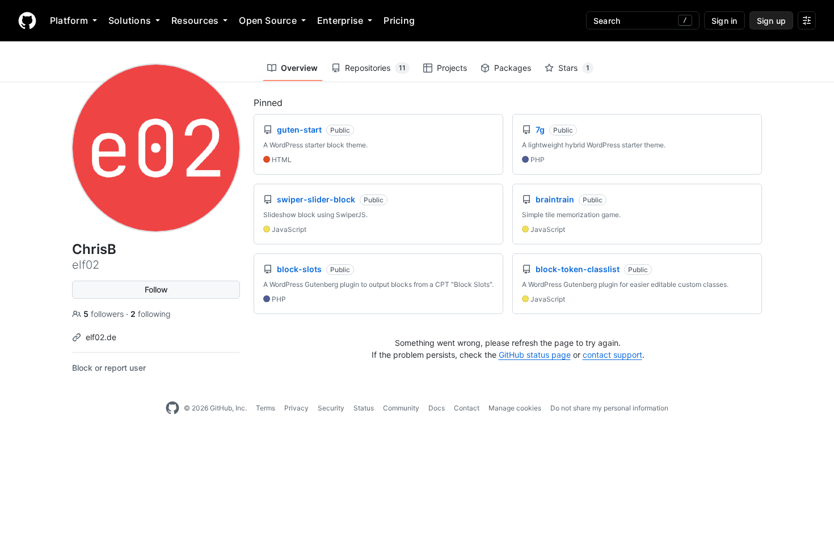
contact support (612, 354)
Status (363, 408)
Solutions (129, 20)
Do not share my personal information (609, 408)
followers (104, 314)
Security (331, 408)
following (150, 314)
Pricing (399, 20)
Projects (452, 68)
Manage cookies (514, 408)
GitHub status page (535, 354)
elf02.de (101, 337)
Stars (573, 68)
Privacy (296, 408)
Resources (194, 20)
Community (401, 408)
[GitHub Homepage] (172, 408)
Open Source (268, 20)
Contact (466, 408)
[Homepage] (27, 20)
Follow (156, 289)
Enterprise (340, 20)
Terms (265, 408)
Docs (436, 408)
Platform (69, 20)
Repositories (375, 68)
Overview (299, 68)
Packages (512, 68)
